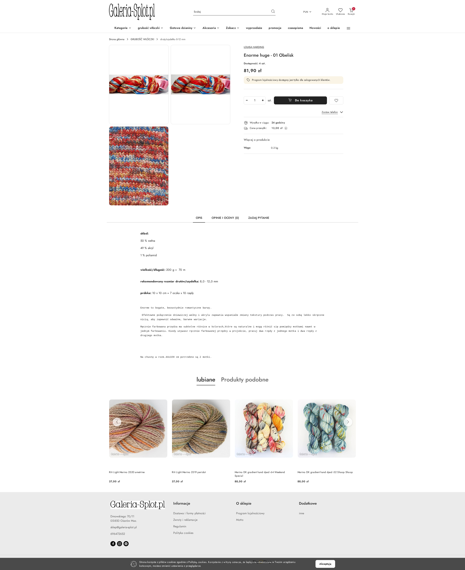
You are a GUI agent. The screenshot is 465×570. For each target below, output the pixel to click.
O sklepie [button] (243, 503)
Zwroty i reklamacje (185, 520)
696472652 (117, 534)
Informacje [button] (181, 503)
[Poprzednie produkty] (117, 422)
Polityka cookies (183, 533)
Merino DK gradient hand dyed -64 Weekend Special (197, 474)
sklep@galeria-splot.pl (123, 527)
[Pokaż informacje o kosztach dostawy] (286, 128)
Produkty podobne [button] (244, 379)
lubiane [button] (206, 379)
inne (301, 513)
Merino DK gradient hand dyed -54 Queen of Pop (325, 472)
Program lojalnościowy (250, 513)
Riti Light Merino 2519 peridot (126, 472)
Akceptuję (325, 564)
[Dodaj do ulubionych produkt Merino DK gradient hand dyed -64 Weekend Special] (226, 394)
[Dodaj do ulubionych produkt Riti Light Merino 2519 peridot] (163, 394)
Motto (239, 520)
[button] (233, 28)
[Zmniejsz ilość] (246, 100)
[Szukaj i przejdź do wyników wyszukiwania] (273, 12)
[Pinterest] (126, 543)
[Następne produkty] (348, 422)
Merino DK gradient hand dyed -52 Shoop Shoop (262, 472)
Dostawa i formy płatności (189, 513)
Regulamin (179, 526)
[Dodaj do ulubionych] (336, 100)
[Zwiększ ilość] (262, 100)
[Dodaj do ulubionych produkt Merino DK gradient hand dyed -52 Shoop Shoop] (289, 394)
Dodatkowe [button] (308, 503)
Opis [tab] (199, 218)
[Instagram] (119, 543)
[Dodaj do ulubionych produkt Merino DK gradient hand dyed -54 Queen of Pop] (352, 394)
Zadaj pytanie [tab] (258, 218)
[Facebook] (113, 543)
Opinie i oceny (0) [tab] (225, 218)
